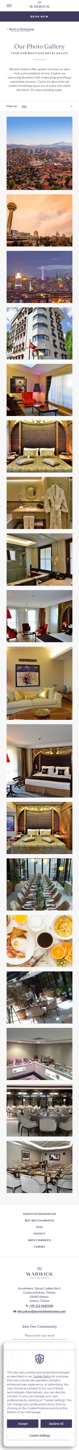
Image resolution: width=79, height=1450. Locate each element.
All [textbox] (24, 106)
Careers (39, 1246)
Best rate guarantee (39, 1220)
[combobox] (45, 106)
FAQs (39, 1227)
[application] (39, 1394)
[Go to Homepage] (39, 5)
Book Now (39, 16)
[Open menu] (9, 5)
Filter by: (12, 106)
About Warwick (39, 1240)
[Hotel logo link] (39, 1273)
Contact (39, 1233)
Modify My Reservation (39, 1213)
